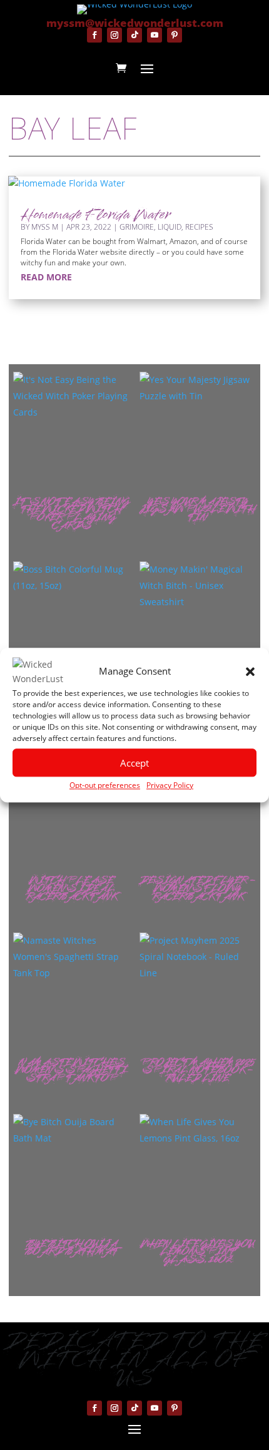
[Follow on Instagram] (114, 35)
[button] (250, 672)
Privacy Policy (169, 785)
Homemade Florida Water (95, 215)
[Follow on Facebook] (94, 35)
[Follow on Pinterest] (174, 35)
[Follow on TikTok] (134, 35)
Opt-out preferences (104, 785)
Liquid (169, 227)
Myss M (44, 227)
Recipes (199, 227)
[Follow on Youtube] (154, 35)
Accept (134, 763)
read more (46, 277)
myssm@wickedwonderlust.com (134, 23)
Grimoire (136, 227)
